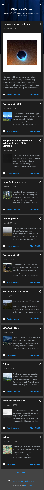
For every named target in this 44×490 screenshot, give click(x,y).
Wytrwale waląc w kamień (16, 291)
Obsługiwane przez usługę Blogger (23, 481)
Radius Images (28, 485)
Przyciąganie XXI (11, 218)
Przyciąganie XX (11, 255)
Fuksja (6, 364)
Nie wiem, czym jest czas (17, 24)
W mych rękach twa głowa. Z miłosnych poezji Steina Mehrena (17, 143)
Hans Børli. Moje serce (14, 182)
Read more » (35, 95)
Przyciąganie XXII (12, 104)
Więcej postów (22, 473)
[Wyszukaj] (40, 4)
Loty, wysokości (11, 328)
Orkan (6, 437)
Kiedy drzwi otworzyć (14, 400)
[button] (40, 24)
